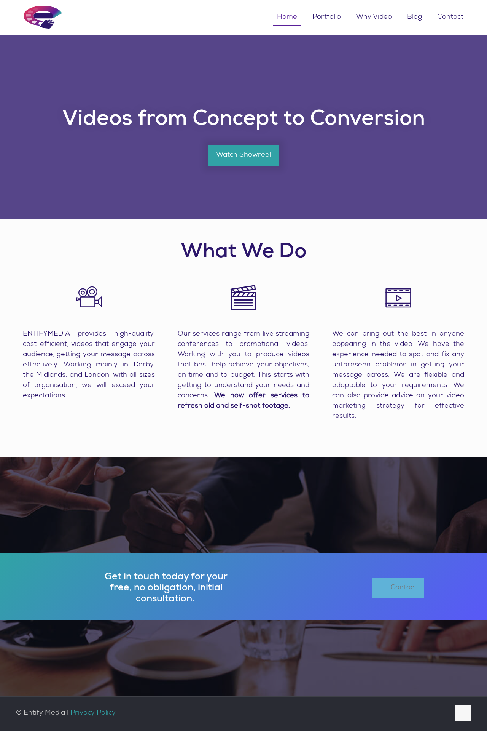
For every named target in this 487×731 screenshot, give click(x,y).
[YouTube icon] (421, 714)
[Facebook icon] (400, 714)
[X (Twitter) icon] (410, 714)
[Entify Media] (43, 17)
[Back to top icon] (463, 713)
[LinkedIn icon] (432, 714)
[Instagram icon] (443, 714)
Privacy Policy (93, 713)
